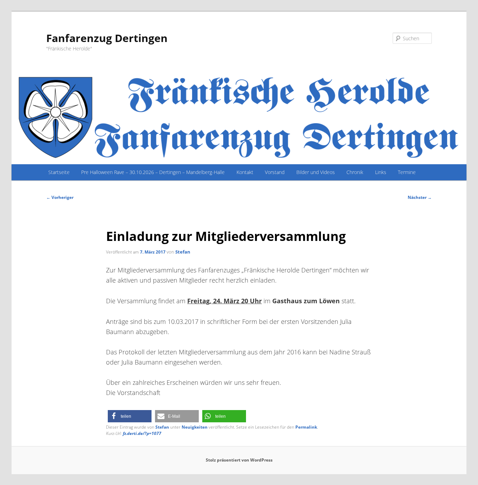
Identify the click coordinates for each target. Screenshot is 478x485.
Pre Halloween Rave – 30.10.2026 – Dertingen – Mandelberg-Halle (153, 172)
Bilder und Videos (315, 172)
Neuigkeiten (195, 427)
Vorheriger (59, 197)
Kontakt (245, 172)
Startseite (59, 172)
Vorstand (274, 172)
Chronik (354, 172)
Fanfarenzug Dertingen (107, 38)
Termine (407, 172)
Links (380, 172)
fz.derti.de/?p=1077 (142, 433)
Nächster (420, 197)
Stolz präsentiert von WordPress (239, 460)
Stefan (182, 252)
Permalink (306, 427)
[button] (130, 416)
